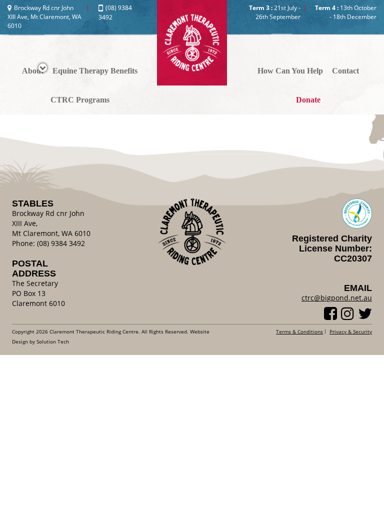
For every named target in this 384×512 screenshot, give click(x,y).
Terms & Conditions (299, 331)
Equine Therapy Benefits (95, 70)
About (33, 70)
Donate (308, 100)
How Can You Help (290, 70)
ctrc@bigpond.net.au (337, 297)
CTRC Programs (80, 100)
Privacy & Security (351, 331)
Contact (345, 70)
